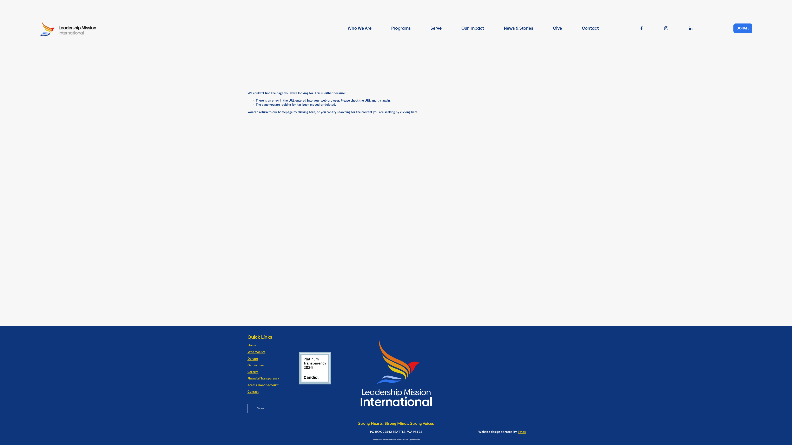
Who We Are (359, 28)
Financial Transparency (263, 378)
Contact (590, 28)
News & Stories (518, 28)
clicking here (306, 112)
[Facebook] (641, 28)
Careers (253, 372)
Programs (401, 28)
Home (252, 345)
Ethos (522, 431)
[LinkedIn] (690, 28)
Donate (253, 358)
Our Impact (472, 28)
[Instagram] (666, 28)
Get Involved (256, 365)
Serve (436, 28)
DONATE (743, 28)
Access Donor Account (263, 385)
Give (557, 28)
